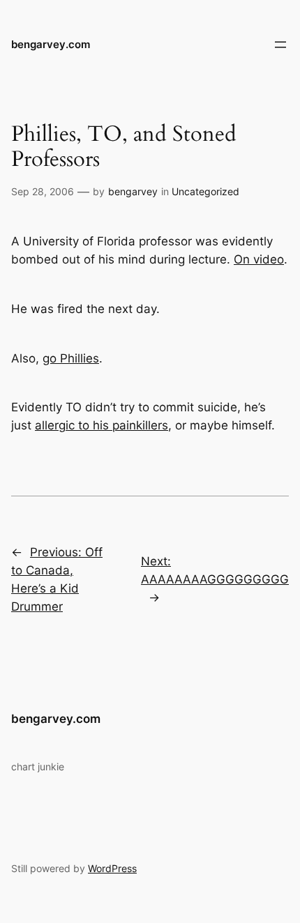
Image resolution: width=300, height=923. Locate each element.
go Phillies (71, 358)
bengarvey (133, 191)
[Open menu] (280, 44)
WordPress (112, 868)
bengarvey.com (50, 44)
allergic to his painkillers (101, 425)
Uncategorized (205, 191)
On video (259, 259)
